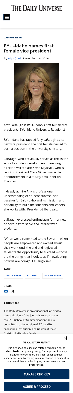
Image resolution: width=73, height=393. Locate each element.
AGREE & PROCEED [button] (37, 386)
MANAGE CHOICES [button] (37, 374)
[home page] (36, 9)
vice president (52, 275)
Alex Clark (15, 58)
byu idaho (32, 275)
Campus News (13, 37)
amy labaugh (13, 275)
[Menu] (6, 17)
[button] (65, 338)
